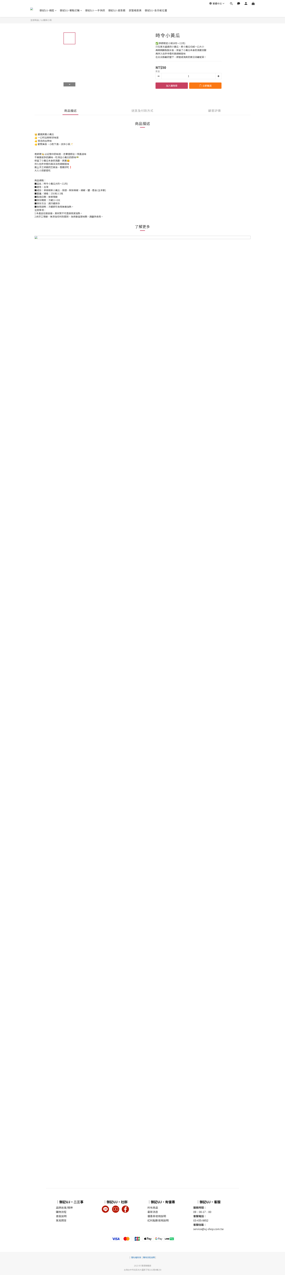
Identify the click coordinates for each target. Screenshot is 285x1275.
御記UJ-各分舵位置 (156, 10)
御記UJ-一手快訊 (95, 10)
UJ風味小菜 (46, 20)
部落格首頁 (135, 10)
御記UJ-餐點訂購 (70, 10)
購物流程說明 (149, 1257)
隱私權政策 (136, 1257)
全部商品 (34, 20)
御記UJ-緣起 (47, 10)
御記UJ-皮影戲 (117, 10)
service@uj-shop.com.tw (208, 1229)
